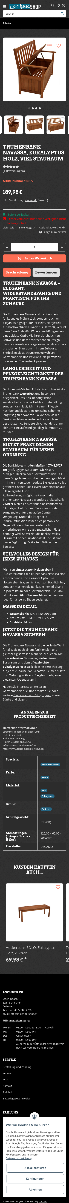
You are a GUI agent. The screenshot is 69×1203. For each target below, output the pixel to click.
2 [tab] (33, 108)
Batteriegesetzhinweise (16, 1098)
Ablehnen (35, 1189)
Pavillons (35, 357)
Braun (45, 777)
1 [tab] (29, 108)
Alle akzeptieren (35, 1168)
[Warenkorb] (63, 5)
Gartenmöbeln (12, 357)
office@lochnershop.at (24, 1013)
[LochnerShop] (25, 6)
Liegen (22, 699)
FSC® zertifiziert (50, 764)
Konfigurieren (35, 1178)
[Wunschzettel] (58, 5)
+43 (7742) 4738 (22, 1010)
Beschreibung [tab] (16, 272)
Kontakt (7, 1086)
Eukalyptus (47, 796)
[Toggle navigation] (4, 5)
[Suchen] (63, 13)
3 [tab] (36, 108)
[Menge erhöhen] (62, 247)
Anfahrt (7, 1092)
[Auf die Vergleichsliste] (49, 46)
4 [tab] (40, 108)
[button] (53, 5)
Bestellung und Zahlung (17, 1067)
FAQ (5, 1079)
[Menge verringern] (7, 247)
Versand (31, 200)
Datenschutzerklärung (19, 1158)
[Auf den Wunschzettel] (59, 46)
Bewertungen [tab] (46, 272)
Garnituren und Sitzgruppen (32, 695)
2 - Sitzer (46, 809)
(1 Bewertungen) (14, 171)
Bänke (7, 699)
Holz (44, 790)
